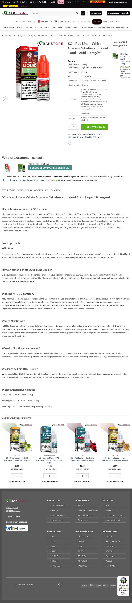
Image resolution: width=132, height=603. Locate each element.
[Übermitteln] (77, 13)
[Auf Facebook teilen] (70, 143)
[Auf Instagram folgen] (59, 585)
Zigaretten (18, 21)
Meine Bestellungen (57, 505)
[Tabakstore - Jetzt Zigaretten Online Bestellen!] (15, 13)
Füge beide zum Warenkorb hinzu (49, 168)
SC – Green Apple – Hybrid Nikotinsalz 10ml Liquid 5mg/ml (17, 459)
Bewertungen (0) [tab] (52, 190)
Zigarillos (29, 27)
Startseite (8, 35)
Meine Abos (54, 510)
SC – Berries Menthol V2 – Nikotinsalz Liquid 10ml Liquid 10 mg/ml (49, 460)
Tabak (31, 21)
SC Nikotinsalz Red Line (65, 35)
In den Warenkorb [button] (17, 481)
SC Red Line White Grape (97, 35)
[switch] (123, 593)
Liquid (96, 21)
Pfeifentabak (71, 27)
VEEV (60, 27)
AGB (107, 505)
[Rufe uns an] (62, 585)
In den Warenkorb (94, 127)
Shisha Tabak (87, 27)
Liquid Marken (38, 35)
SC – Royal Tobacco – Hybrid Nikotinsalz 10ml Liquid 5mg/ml (115, 459)
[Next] (130, 455)
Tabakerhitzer (110, 21)
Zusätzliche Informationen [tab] (30, 190)
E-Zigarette (83, 21)
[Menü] (127, 577)
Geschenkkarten (106, 27)
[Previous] (2, 455)
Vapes (58, 531)
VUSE (53, 27)
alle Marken (122, 27)
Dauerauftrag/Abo (67, 21)
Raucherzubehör (12, 27)
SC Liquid (96, 134)
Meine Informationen (58, 515)
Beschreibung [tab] (8, 190)
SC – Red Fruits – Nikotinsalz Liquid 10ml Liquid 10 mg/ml (82, 459)
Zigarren (43, 27)
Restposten (46, 21)
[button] (83, 13)
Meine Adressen (56, 520)
